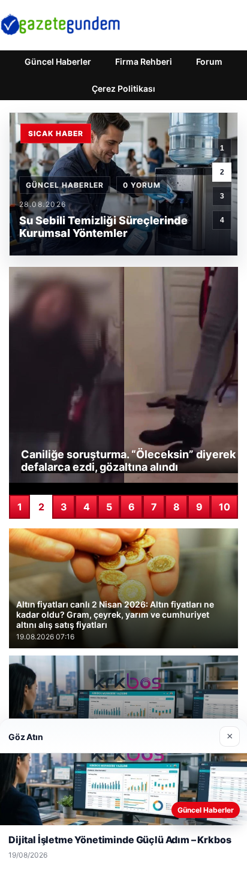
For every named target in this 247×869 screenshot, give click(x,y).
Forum (209, 61)
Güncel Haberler (58, 61)
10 (224, 507)
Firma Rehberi (143, 61)
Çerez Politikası (123, 88)
